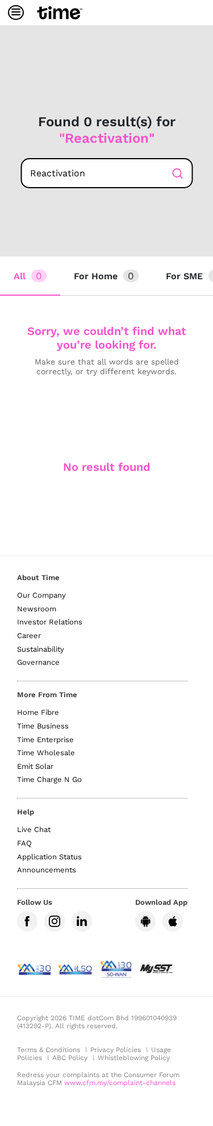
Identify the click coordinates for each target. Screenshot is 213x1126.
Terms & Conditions (48, 1050)
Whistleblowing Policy (134, 1058)
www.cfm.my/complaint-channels (120, 1083)
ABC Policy (69, 1058)
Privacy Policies (115, 1050)
